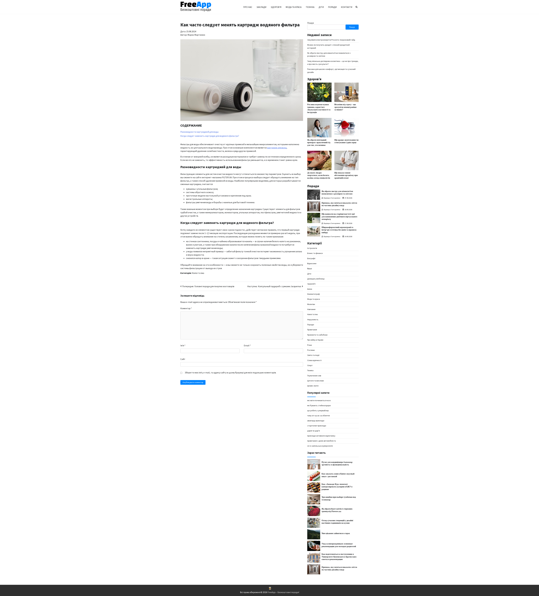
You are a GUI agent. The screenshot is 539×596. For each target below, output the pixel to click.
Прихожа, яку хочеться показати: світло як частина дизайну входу (339, 204)
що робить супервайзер (318, 410)
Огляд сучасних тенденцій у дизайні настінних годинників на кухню (337, 521)
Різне (309, 345)
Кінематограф (313, 294)
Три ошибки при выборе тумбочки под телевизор (339, 498)
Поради (332, 7)
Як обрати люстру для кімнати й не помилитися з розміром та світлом (337, 192)
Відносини (311, 263)
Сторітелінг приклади (316, 425)
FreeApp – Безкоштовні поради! (283, 592)
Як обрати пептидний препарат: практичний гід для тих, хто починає (318, 143)
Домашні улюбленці (316, 278)
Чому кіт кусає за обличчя (318, 415)
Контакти (346, 7)
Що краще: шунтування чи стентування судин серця (346, 141)
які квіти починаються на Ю (319, 400)
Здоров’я (276, 7)
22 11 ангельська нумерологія (320, 446)
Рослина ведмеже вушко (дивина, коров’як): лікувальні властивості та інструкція (318, 108)
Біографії (311, 258)
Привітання (312, 329)
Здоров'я (311, 284)
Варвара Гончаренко (332, 198)
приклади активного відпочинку (321, 435)
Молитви (311, 304)
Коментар (186, 308)
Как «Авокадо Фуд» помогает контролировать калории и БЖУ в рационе (337, 487)
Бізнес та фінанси (315, 253)
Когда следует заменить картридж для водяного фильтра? (209, 135)
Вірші (309, 268)
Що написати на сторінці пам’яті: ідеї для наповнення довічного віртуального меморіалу (339, 217)
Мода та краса (294, 7)
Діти (321, 7)
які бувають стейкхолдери (319, 405)
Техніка (310, 7)
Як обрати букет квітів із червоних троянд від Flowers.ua (337, 510)
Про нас (247, 7)
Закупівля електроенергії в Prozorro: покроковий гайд (331, 40)
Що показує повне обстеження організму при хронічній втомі (346, 175)
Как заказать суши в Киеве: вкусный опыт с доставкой (338, 475)
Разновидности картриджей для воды (199, 131)
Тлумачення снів (314, 375)
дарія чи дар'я (313, 430)
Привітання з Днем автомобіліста (321, 441)
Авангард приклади (315, 420)
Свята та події (313, 355)
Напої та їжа (198, 273)
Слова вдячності (314, 360)
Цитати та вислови (315, 380)
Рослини (311, 350)
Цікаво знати (312, 385)
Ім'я (182, 345)
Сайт (182, 359)
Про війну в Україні (315, 340)
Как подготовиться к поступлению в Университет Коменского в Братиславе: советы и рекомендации (339, 557)
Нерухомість (312, 319)
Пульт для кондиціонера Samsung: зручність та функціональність (337, 463)
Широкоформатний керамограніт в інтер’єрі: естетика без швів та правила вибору (339, 230)
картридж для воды (277, 147)
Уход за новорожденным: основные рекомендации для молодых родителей (339, 545)
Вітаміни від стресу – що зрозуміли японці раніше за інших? (345, 107)
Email (247, 345)
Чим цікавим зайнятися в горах (336, 533)
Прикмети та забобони (317, 335)
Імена (309, 289)
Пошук (310, 22)
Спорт (310, 365)
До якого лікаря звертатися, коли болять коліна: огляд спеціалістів (318, 175)
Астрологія (312, 248)
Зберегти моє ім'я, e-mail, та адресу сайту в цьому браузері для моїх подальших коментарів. (230, 372)
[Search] (356, 7)
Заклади (261, 7)
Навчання (311, 309)
